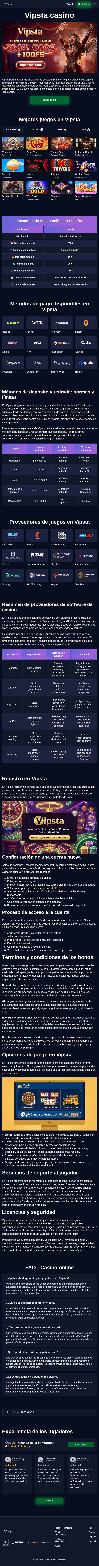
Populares (11, 129)
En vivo (35, 129)
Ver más (49, 1500)
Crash (60, 129)
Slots (83, 129)
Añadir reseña (81, 1444)
